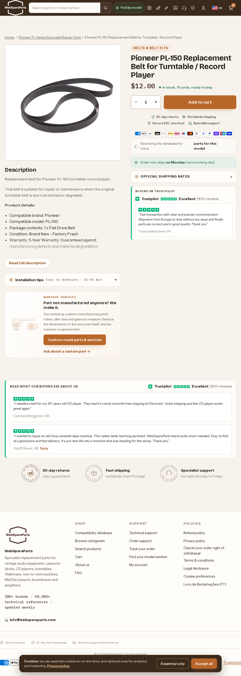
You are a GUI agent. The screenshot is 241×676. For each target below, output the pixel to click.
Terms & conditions (199, 560)
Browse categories (90, 541)
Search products (88, 549)
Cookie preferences (199, 576)
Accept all (204, 663)
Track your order (142, 549)
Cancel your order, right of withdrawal (204, 550)
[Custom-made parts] (167, 7)
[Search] (105, 8)
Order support (140, 541)
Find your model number (148, 557)
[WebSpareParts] (15, 8)
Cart (78, 557)
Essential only (173, 663)
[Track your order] (158, 7)
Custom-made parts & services (75, 340)
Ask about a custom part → (67, 351)
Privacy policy (194, 541)
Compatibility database (93, 533)
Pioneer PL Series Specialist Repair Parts (50, 37)
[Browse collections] (149, 7)
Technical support (143, 533)
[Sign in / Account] (203, 7)
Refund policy (194, 533)
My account (138, 565)
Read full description (27, 263)
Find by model (131, 7)
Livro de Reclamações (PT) (205, 584)
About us (82, 565)
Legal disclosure (196, 568)
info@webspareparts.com (33, 620)
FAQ (78, 573)
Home (9, 37)
